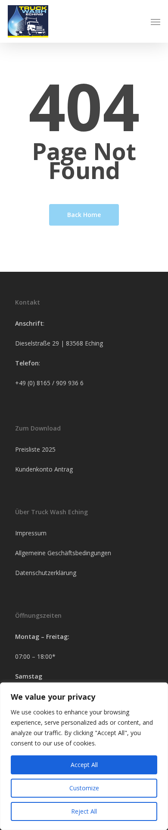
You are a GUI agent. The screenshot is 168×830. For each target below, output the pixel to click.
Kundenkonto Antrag (44, 469)
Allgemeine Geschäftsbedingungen (63, 553)
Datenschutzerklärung (45, 573)
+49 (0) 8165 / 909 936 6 (49, 383)
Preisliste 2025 (35, 449)
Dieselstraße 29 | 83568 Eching (59, 343)
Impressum (31, 533)
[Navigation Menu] (155, 21)
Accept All (84, 765)
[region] (84, 756)
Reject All (84, 811)
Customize (84, 788)
